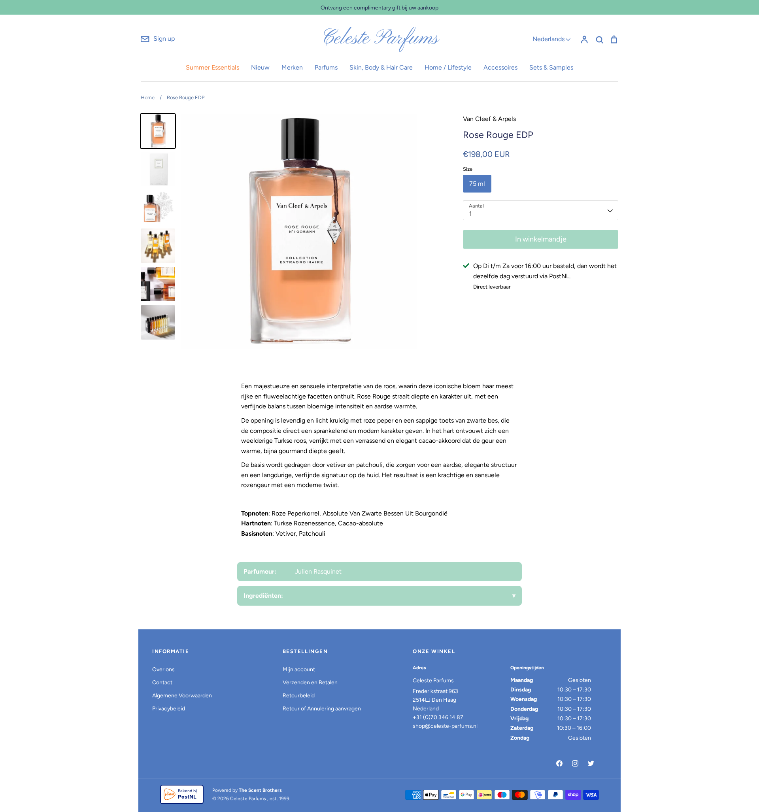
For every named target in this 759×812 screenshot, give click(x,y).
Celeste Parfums (379, 38)
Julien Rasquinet (318, 571)
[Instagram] (575, 763)
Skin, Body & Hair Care (381, 67)
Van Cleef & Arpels (489, 119)
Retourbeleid (299, 695)
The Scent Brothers (260, 790)
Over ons (163, 669)
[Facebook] (559, 763)
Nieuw (260, 67)
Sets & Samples (551, 67)
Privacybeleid (168, 708)
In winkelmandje (540, 239)
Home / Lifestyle (448, 67)
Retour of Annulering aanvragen (322, 708)
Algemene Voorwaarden (182, 695)
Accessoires (500, 67)
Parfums (326, 67)
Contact (162, 682)
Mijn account (299, 669)
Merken (292, 67)
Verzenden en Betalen (310, 682)
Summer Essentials (212, 67)
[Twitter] (591, 763)
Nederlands (548, 39)
